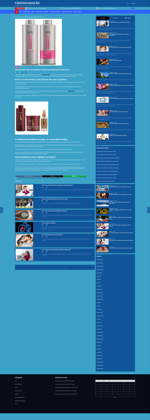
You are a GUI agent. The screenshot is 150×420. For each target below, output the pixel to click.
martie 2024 (99, 289)
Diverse (33, 11)
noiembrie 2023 (100, 299)
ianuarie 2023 (99, 312)
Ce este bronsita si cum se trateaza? (52, 234)
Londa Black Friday (46, 74)
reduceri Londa (71, 91)
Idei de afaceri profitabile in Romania (118, 135)
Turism (75, 11)
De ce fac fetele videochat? (115, 60)
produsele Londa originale (37, 178)
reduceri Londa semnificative (55, 178)
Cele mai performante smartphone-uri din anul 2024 (107, 161)
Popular (103, 18)
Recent (116, 18)
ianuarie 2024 (99, 296)
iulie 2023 (99, 302)
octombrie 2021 (100, 335)
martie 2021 (99, 352)
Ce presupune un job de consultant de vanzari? (106, 8)
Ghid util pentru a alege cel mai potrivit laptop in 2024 (108, 164)
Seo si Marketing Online (55, 11)
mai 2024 (98, 282)
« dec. (115, 397)
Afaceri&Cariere (26, 11)
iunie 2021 (99, 345)
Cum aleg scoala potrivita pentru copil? (118, 111)
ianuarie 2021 (99, 358)
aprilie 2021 (99, 349)
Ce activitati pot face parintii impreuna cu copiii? (36, 8)
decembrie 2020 (100, 362)
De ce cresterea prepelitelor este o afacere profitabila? (119, 35)
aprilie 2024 (99, 286)
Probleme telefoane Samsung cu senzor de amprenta (121, 85)
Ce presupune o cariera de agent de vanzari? (71, 8)
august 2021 (99, 342)
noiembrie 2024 (100, 263)
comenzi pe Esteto (21, 178)
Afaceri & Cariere (18, 384)
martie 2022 (99, 322)
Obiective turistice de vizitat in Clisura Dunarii (120, 73)
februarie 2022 (100, 325)
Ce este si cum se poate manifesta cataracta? (55, 211)
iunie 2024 (99, 279)
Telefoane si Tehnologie (66, 11)
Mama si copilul (39, 11)
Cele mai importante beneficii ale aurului (119, 123)
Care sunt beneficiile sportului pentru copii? (55, 199)
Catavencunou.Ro (27, 3)
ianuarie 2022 (99, 329)
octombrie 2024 (100, 266)
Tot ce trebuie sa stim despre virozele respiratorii (56, 249)
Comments (129, 18)
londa (30, 178)
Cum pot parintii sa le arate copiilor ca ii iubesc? (106, 154)
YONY (17, 72)
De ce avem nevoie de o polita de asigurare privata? (107, 171)
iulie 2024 (99, 276)
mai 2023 (98, 306)
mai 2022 (98, 319)
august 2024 (99, 272)
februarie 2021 (100, 355)
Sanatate (46, 11)
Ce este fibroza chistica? (49, 223)
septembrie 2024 (100, 269)
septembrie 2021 (100, 339)
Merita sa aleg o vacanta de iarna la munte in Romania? (108, 158)
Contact (80, 11)
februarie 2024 (100, 292)
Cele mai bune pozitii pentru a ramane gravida (120, 47)
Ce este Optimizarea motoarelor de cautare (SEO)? (121, 98)
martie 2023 (99, 309)
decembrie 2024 (100, 259)
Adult (20, 11)
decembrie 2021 (100, 332)
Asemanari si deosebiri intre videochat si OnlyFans (107, 174)
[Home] (16, 11)
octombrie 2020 (100, 368)
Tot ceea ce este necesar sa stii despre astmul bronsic (57, 185)
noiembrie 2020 (100, 365)
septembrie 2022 (100, 315)
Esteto (27, 178)
